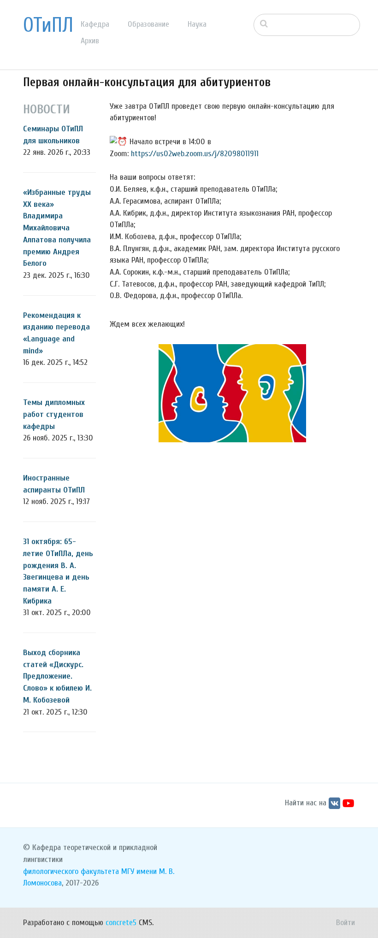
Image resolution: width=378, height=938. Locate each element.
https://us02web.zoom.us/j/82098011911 (195, 153)
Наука (197, 24)
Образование (148, 24)
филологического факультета (71, 871)
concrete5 (121, 922)
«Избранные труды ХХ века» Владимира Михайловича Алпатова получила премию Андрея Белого (57, 228)
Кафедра (95, 24)
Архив (90, 41)
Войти (345, 922)
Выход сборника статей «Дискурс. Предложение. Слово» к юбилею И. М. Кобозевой (57, 676)
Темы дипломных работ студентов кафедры (54, 414)
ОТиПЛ (48, 25)
